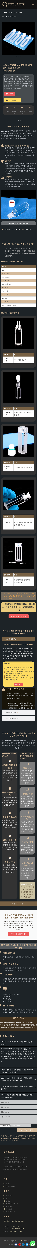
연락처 (6, 1216)
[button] (4, 39)
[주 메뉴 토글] (33, 4)
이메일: (12, 1231)
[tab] (18, 120)
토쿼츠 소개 (8, 1152)
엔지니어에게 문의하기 (18, 934)
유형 (10, 12)
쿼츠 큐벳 (17, 12)
